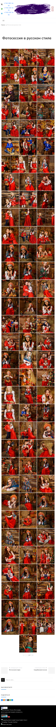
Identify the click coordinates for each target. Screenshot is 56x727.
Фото (9, 716)
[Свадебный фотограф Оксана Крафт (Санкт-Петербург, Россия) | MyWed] (14, 720)
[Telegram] (6, 700)
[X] (8, 700)
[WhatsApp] (10, 700)
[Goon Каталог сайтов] (4, 708)
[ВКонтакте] (2, 700)
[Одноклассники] (4, 700)
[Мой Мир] (12, 700)
